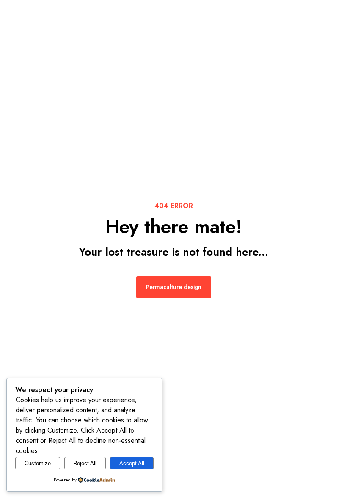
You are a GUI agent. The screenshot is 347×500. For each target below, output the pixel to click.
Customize (38, 463)
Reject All (84, 463)
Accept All (131, 463)
